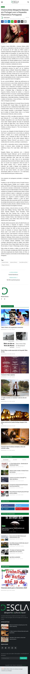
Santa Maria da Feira (23, 262)
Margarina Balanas (5, 265)
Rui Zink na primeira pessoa (13, 280)
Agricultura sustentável (14, 557)
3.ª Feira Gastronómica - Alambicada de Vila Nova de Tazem (18, 464)
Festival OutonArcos (13, 274)
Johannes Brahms (13, 262)
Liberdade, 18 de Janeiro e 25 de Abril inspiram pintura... (17, 638)
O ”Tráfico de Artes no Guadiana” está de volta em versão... (14, 398)
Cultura (3, 6)
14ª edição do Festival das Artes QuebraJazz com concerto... (16, 551)
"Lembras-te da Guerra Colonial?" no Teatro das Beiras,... (17, 478)
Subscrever (23, 658)
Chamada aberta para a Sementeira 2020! (14, 588)
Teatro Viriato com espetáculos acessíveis (12, 327)
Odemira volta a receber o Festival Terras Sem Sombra (18, 471)
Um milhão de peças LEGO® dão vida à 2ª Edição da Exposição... (18, 543)
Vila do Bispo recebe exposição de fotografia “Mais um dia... (14, 351)
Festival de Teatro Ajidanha (8, 375)
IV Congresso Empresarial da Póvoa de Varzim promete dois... (18, 485)
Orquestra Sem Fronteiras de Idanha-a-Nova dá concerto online (13, 447)
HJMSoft (24, 665)
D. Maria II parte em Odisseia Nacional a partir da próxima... (18, 632)
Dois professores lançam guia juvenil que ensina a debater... (19, 492)
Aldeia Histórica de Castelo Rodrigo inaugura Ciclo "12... (14, 423)
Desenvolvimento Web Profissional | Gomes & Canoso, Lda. (17, 536)
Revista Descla (7, 17)
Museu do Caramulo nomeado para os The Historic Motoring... (18, 625)
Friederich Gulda (5, 262)
